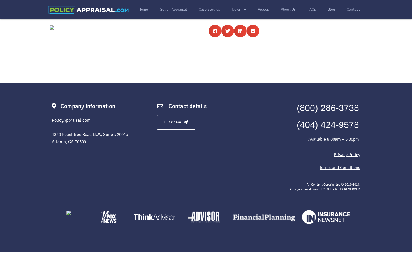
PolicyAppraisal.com (71, 120)
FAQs (311, 9)
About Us (288, 9)
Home (143, 9)
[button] (215, 31)
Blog (331, 9)
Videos (263, 9)
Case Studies (209, 9)
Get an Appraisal (173, 9)
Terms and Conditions (340, 167)
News (236, 9)
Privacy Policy (347, 154)
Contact (353, 9)
